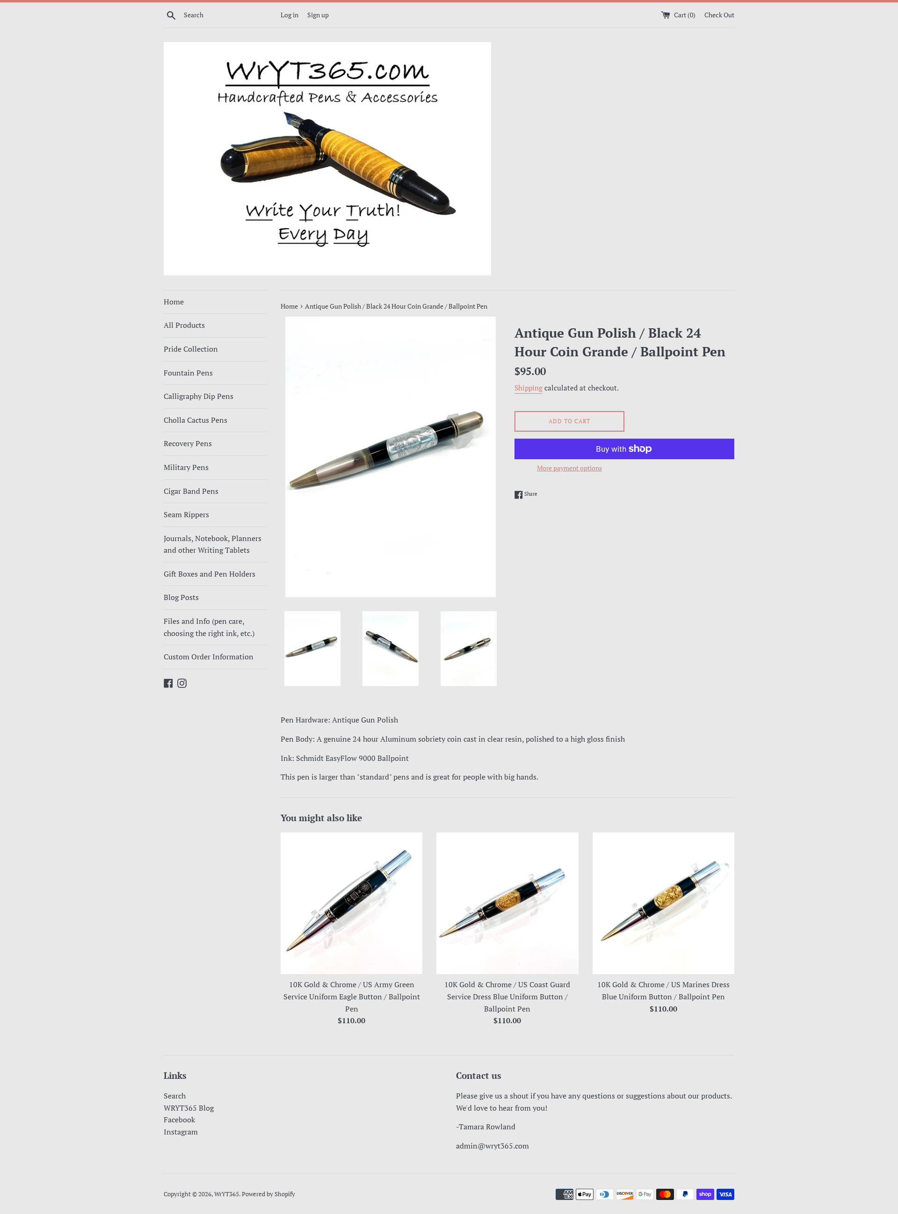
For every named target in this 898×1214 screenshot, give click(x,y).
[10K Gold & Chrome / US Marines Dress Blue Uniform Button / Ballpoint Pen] (663, 903)
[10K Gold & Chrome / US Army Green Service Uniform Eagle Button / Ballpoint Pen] (351, 903)
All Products (184, 325)
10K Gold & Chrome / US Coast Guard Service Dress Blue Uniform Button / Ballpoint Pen (507, 996)
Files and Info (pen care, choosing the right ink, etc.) (209, 627)
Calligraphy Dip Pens (198, 396)
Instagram (181, 1132)
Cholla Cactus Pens (195, 420)
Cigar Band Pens (191, 491)
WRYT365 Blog (189, 1108)
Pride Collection (191, 349)
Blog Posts (181, 597)
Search (175, 1096)
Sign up (318, 14)
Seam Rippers (186, 514)
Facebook (179, 1119)
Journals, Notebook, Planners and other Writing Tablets (212, 544)
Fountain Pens (188, 373)
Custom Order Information (208, 656)
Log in (289, 14)
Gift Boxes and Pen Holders (209, 574)
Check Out (719, 14)
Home (174, 301)
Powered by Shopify (268, 1194)
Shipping (528, 387)
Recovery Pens (188, 443)
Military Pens (186, 467)
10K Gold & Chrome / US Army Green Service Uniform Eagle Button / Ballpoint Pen (351, 996)
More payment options (569, 467)
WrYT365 (226, 1194)
